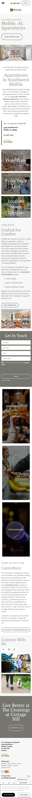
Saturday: (4, 765)
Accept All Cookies (8, 794)
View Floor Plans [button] (12, 37)
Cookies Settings (24, 794)
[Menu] (3, 3)
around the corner (11, 585)
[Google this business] (9, 649)
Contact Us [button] (16, 728)
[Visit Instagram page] (14, 649)
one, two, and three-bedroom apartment (15, 97)
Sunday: (3, 767)
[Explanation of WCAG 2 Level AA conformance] (5, 771)
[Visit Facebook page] (3, 649)
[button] (26, 3)
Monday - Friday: (6, 763)
